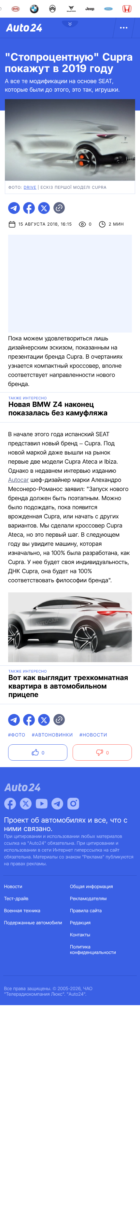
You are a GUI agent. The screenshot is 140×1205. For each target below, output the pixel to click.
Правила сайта (86, 911)
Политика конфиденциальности (93, 949)
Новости (13, 886)
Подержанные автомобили (33, 923)
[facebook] (29, 208)
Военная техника (22, 911)
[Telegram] (57, 804)
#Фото (16, 735)
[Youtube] (42, 804)
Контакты (80, 935)
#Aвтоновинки (52, 735)
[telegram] (14, 208)
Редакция (80, 923)
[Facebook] (10, 804)
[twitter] (44, 208)
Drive (30, 187)
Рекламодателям (88, 898)
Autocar (18, 480)
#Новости (93, 735)
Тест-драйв (16, 898)
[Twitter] (26, 804)
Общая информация (91, 886)
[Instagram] (73, 804)
